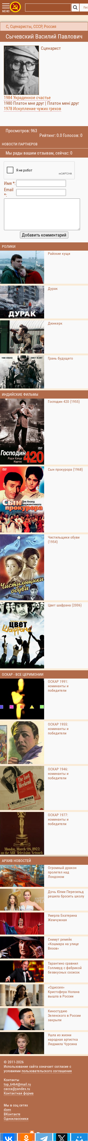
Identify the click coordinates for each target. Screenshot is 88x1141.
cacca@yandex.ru (17, 1089)
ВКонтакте (12, 1114)
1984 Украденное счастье (27, 97)
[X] (61, 1137)
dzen (7, 1109)
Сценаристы (20, 26)
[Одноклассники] (26, 1137)
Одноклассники (16, 1118)
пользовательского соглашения (47, 1071)
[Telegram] (44, 1137)
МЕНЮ (5, 11)
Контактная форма (19, 1093)
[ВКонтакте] (8, 1137)
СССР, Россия (44, 26)
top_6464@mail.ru (17, 1084)
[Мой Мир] (79, 1137)
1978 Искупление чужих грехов (32, 108)
